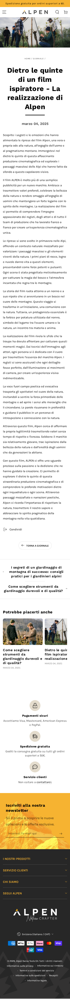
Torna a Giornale (37, 545)
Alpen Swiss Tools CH (27, 961)
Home (27, 58)
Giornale (38, 58)
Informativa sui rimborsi (50, 965)
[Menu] (4, 12)
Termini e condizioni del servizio (37, 970)
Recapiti (53, 975)
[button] (57, 12)
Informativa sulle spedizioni (31, 975)
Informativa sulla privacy (20, 966)
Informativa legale (37, 980)
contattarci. (44, 782)
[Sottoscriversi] (61, 833)
